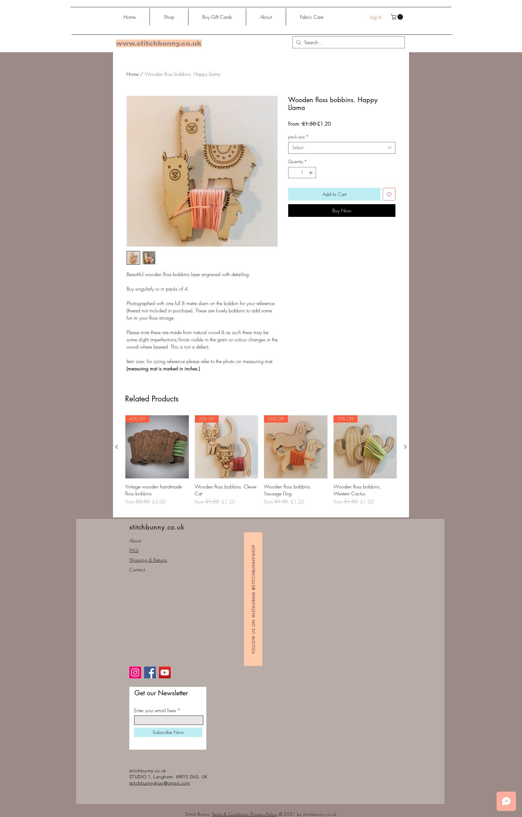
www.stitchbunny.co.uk (158, 43)
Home (133, 74)
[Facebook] (150, 672)
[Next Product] (405, 446)
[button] (397, 17)
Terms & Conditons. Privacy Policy (244, 814)
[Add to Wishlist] (389, 194)
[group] (261, 464)
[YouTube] (165, 672)
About (135, 540)
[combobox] (341, 148)
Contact (137, 569)
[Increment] (311, 172)
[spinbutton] (302, 172)
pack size (298, 137)
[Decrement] (293, 172)
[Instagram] (135, 672)
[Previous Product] (116, 446)
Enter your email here (155, 710)
